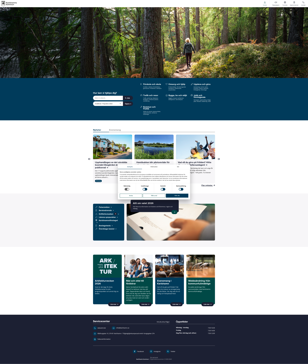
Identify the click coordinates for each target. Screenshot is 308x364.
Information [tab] (154, 166)
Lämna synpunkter (107, 217)
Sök (128, 98)
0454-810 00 (102, 328)
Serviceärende (105, 210)
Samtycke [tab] (130, 166)
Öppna (127, 104)
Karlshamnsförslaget (108, 220)
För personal (154, 357)
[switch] (145, 189)
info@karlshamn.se (122, 328)
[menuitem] (264, 3)
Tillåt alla (177, 195)
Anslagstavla (105, 226)
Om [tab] (178, 166)
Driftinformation (107, 214)
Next (218, 159)
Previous (89, 159)
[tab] (101, 130)
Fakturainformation (104, 339)
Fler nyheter (207, 185)
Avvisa (131, 195)
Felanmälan (104, 207)
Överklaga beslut (106, 229)
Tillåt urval (154, 195)
